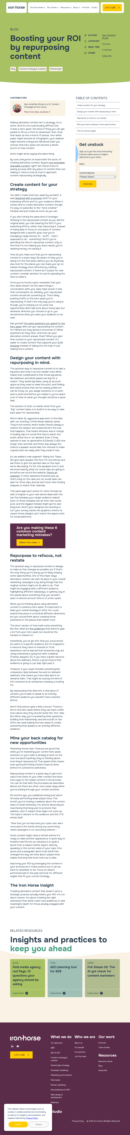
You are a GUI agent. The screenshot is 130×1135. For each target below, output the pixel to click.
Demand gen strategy (60, 1065)
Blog (100, 1066)
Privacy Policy (32, 1118)
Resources (108, 1055)
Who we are (85, 1037)
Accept (18, 1124)
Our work (107, 1037)
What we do (61, 1037)
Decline (39, 1124)
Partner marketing (58, 1085)
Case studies (104, 1047)
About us (78, 1043)
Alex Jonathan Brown (109, 36)
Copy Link (106, 55)
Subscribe (103, 1070)
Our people (79, 1047)
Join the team (80, 1056)
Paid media (55, 1080)
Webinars (55, 1102)
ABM (52, 1048)
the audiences (37, 628)
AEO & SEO (55, 1053)
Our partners (80, 1052)
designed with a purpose (28, 198)
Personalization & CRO (60, 1090)
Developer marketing (59, 1070)
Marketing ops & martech (61, 1075)
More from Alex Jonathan (36, 112)
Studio (56, 1111)
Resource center (105, 1061)
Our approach (56, 1043)
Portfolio (102, 1043)
